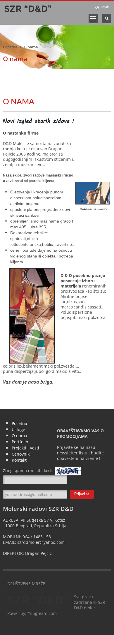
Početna (10, 47)
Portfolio (20, 441)
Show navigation (93, 18)
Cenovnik (21, 454)
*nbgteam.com (42, 613)
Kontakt (19, 460)
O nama (19, 435)
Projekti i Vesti (25, 448)
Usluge (18, 429)
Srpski (105, 7)
